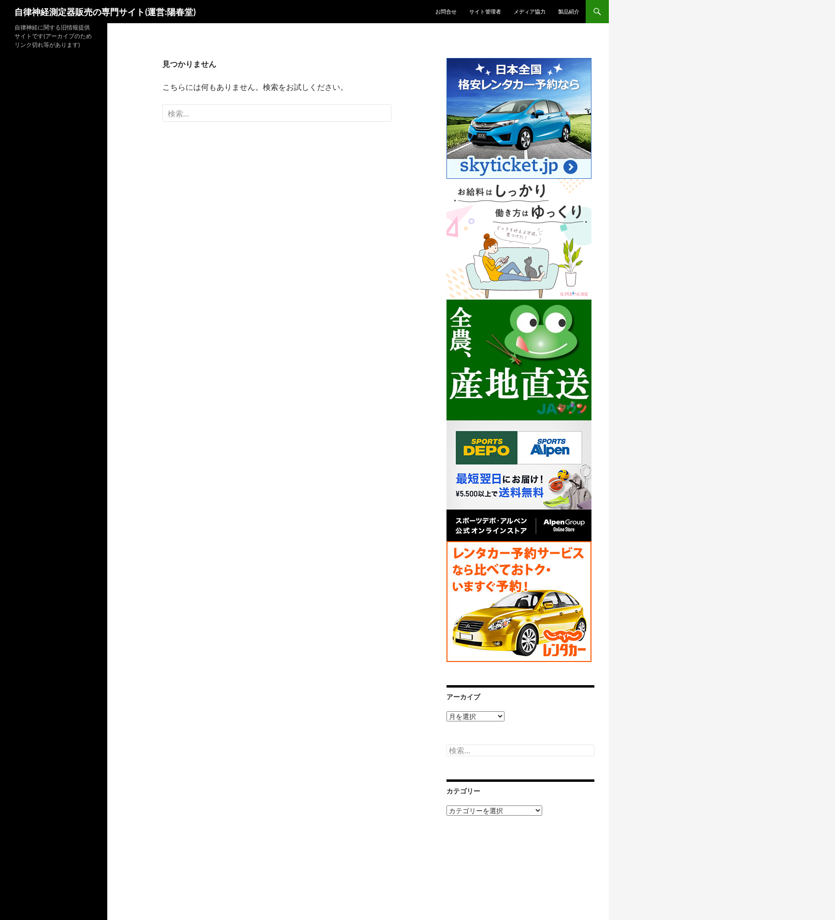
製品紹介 (568, 11)
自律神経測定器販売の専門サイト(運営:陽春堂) (105, 11)
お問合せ (446, 11)
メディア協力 (530, 11)
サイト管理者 (485, 11)
